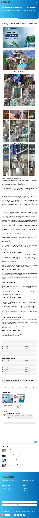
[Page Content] (19, 15)
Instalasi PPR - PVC (7, 495)
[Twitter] (18, 515)
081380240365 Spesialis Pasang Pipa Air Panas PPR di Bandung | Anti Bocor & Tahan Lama (19, 406)
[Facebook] (15, 515)
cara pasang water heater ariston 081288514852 (14, 449)
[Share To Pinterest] (26, 387)
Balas (9, 417)
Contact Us (23, 495)
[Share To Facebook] (5, 387)
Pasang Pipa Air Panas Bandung (14, 381)
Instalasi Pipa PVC (24, 493)
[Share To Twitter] (12, 387)
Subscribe (20, 504)
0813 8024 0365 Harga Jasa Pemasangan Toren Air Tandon (16, 454)
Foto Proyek (23, 490)
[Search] (35, 442)
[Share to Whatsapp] (33, 387)
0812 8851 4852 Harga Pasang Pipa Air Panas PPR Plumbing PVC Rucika (18, 459)
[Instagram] (21, 515)
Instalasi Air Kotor (6, 493)
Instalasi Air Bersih (6, 492)
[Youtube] (24, 515)
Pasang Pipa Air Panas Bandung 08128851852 (7, 405)
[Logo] (19, 477)
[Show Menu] (37, 2)
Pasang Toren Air (24, 488)
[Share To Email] (19, 387)
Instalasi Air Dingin (6, 490)
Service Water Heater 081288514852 (13, 413)
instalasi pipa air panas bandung (13, 380)
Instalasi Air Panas (6, 488)
